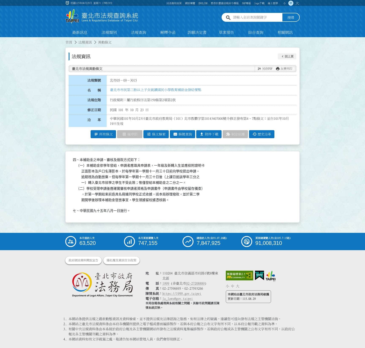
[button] (287, 56)
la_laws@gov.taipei (177, 298)
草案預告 (226, 32)
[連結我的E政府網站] (259, 275)
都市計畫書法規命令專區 (225, 3)
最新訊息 (79, 32)
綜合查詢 (255, 32)
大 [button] (297, 3)
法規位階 (94, 100)
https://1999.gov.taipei (181, 293)
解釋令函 (168, 32)
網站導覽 (190, 3)
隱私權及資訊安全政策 (121, 260)
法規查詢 (138, 32)
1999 (165, 283)
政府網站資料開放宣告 (83, 260)
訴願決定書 (197, 32)
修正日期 (94, 110)
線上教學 (273, 3)
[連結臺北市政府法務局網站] (102, 284)
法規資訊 (85, 42)
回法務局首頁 (174, 3)
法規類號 (94, 80)
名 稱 (94, 90)
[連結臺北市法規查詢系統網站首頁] (101, 16)
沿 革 (94, 119)
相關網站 (285, 32)
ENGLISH (203, 3)
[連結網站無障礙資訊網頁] (239, 275)
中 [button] (290, 3)
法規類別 (109, 32)
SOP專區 (246, 3)
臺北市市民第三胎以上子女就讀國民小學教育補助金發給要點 (155, 89)
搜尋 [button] (290, 17)
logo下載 (259, 3)
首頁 (68, 42)
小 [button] (284, 3)
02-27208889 (195, 283)
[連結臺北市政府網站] (270, 276)
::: (2, 39)
